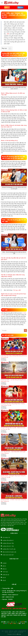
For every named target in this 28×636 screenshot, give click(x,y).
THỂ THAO (11, 631)
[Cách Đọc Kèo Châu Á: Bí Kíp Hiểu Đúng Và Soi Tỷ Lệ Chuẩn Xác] (14, 346)
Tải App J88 (17, 290)
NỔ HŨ (14, 632)
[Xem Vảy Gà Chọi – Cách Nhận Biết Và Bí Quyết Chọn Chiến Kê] (14, 442)
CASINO (6, 631)
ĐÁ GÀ (6, 632)
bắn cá (11, 632)
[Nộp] (25, 330)
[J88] (11, 2)
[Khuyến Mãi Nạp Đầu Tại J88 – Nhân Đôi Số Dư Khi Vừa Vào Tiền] (14, 418)
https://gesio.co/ (13, 594)
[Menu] (2, 2)
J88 (7, 34)
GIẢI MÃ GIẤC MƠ (22, 631)
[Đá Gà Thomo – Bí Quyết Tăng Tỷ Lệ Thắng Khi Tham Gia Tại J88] (14, 466)
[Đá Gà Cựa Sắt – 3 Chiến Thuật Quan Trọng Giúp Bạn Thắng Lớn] (14, 490)
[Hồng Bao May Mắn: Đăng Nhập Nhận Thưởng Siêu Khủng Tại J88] (14, 394)
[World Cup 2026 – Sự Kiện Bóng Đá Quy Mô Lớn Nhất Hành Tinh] (14, 370)
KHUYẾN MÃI (20, 632)
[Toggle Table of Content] (9, 48)
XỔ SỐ (16, 631)
